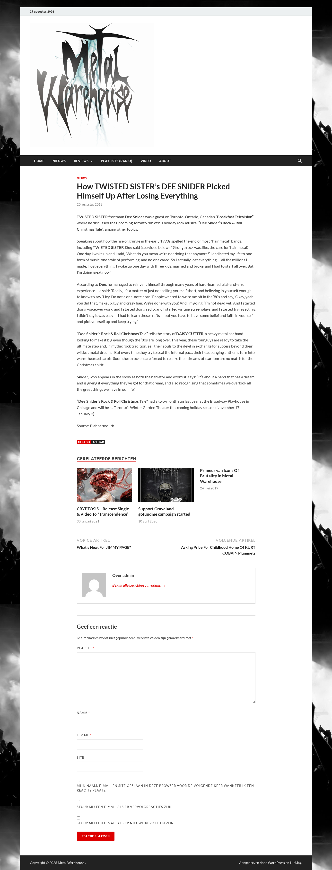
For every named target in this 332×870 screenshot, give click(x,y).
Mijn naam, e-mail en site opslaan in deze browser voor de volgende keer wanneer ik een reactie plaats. (165, 788)
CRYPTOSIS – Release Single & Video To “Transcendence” (103, 511)
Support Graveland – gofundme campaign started (164, 511)
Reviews (81, 161)
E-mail (84, 735)
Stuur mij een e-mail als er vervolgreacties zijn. (125, 807)
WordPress (276, 863)
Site (80, 757)
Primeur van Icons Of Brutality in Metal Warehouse (219, 476)
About (165, 161)
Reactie (85, 648)
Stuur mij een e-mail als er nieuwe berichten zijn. (126, 823)
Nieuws (59, 161)
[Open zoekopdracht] (299, 160)
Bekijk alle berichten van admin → (139, 585)
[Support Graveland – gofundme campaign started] (166, 486)
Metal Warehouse (71, 863)
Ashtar (98, 442)
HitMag (295, 863)
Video (145, 161)
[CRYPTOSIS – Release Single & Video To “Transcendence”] (104, 486)
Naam (83, 713)
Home (39, 161)
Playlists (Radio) (116, 161)
